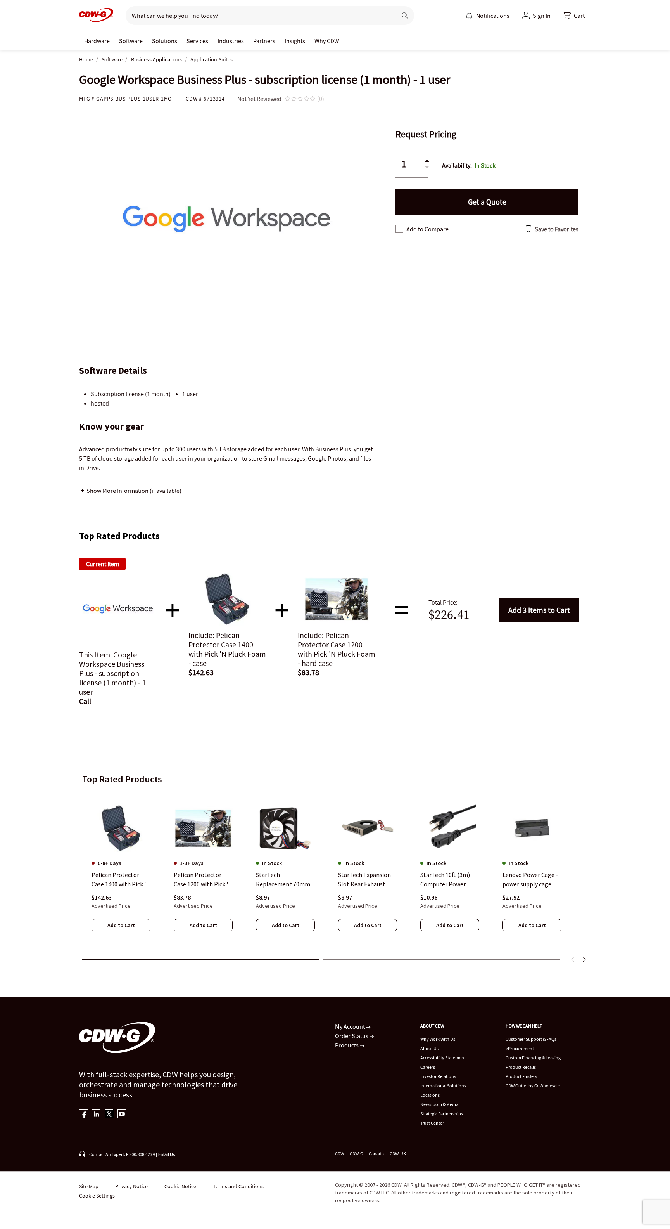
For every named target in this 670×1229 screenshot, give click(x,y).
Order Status (352, 1036)
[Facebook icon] (83, 1114)
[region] (335, 872)
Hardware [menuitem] (97, 41)
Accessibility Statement (443, 1058)
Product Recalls (521, 1067)
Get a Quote (487, 201)
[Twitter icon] (109, 1114)
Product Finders (521, 1076)
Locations (430, 1095)
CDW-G (356, 1153)
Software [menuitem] (131, 41)
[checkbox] (399, 229)
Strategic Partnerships (441, 1113)
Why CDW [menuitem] (326, 41)
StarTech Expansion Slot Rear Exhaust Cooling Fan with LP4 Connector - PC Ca (366, 880)
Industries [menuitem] (231, 41)
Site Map (88, 1186)
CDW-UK (398, 1153)
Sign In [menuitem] (542, 15)
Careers (427, 1067)
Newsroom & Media (439, 1104)
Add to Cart (539, 610)
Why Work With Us (437, 1039)
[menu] (487, 15)
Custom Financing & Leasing (533, 1058)
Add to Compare (427, 229)
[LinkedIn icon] (96, 1114)
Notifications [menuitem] (492, 15)
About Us (429, 1048)
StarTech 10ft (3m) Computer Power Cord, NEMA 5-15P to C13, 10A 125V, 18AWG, (449, 880)
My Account (350, 1026)
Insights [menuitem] (295, 41)
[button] (573, 15)
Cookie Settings (97, 1195)
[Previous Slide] (573, 959)
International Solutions (443, 1086)
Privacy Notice (131, 1186)
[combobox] (258, 15)
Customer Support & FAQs (531, 1039)
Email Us (166, 1154)
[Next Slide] (584, 959)
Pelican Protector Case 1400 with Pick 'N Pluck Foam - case (121, 880)
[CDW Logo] (96, 15)
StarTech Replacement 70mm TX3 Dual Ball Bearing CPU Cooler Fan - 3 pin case (285, 880)
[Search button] (405, 15)
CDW (339, 1153)
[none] (96, 40)
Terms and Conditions (238, 1186)
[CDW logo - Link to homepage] (96, 15)
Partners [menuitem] (264, 41)
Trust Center (432, 1123)
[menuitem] (469, 15)
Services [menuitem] (197, 41)
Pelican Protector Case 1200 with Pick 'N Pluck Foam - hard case (203, 880)
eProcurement (520, 1048)
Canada (376, 1153)
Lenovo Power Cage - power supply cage (530, 879)
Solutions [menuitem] (164, 41)
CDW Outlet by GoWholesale (533, 1086)
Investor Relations (438, 1076)
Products (347, 1045)
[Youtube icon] (121, 1114)
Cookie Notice (180, 1186)
